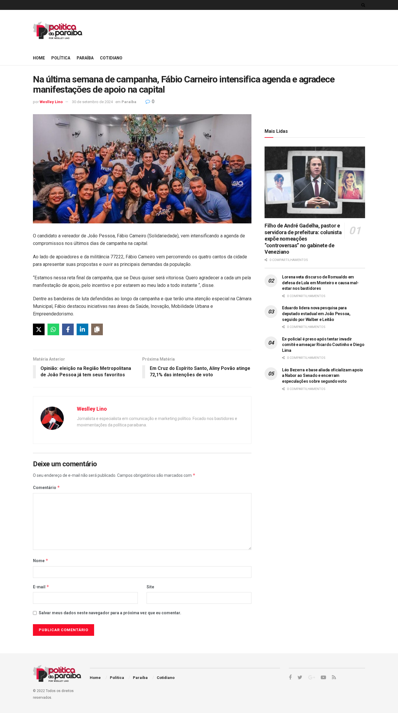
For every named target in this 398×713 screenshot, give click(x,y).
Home (39, 58)
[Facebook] (68, 329)
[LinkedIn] (82, 329)
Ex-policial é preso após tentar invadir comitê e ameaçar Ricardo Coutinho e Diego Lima (323, 345)
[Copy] (97, 329)
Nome (40, 560)
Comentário (46, 487)
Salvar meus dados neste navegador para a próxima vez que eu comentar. (110, 612)
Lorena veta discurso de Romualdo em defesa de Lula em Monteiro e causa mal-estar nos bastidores (320, 283)
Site (150, 587)
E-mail (41, 587)
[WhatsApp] (53, 329)
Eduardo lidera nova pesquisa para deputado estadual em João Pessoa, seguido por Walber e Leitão (316, 314)
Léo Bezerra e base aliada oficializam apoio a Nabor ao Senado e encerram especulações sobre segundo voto (322, 376)
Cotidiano (111, 58)
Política (60, 58)
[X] (39, 329)
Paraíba (85, 58)
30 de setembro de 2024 (92, 102)
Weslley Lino (51, 102)
